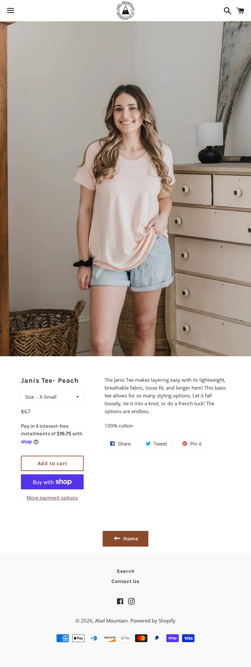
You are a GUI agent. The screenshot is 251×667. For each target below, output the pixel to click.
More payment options (52, 497)
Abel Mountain (111, 620)
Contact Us (125, 581)
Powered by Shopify (153, 620)
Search (126, 571)
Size (29, 397)
